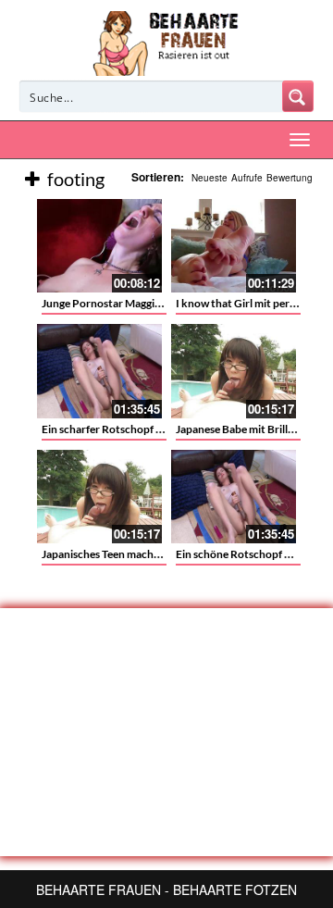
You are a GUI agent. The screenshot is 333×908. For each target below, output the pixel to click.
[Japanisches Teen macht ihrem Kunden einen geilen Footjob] (99, 496)
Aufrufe (247, 177)
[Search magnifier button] (298, 96)
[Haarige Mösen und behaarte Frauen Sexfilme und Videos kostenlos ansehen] (166, 41)
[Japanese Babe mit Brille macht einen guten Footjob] (233, 370)
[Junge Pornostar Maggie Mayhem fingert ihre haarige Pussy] (99, 245)
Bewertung (289, 177)
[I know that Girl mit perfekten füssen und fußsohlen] (233, 245)
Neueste (209, 177)
